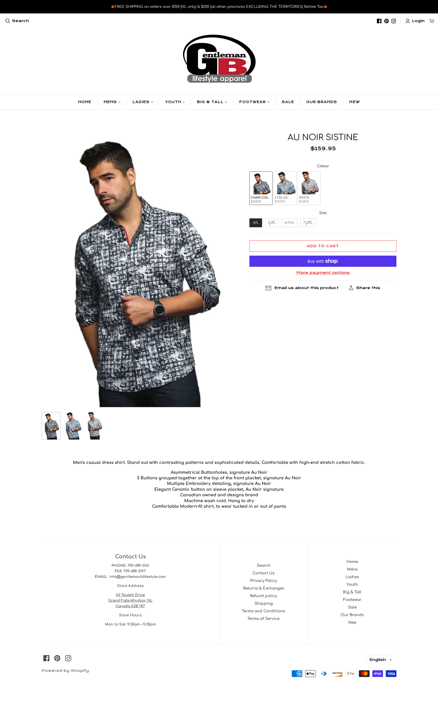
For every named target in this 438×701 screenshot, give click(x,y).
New (354, 102)
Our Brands (321, 102)
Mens (110, 102)
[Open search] (7, 21)
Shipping (263, 603)
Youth (173, 102)
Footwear (252, 102)
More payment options (323, 272)
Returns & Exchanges (263, 588)
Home (84, 102)
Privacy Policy (263, 581)
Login (418, 20)
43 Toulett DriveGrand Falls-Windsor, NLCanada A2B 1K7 (130, 600)
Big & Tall (210, 102)
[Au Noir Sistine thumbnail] (51, 426)
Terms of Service (263, 619)
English (377, 659)
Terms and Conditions (263, 611)
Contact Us (263, 573)
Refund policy (263, 596)
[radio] (260, 188)
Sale (288, 102)
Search (20, 20)
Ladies (141, 102)
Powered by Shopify (65, 670)
